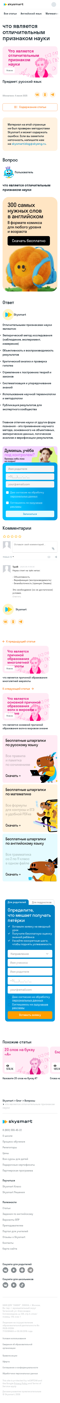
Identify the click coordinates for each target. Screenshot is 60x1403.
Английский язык (31, 13)
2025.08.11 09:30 (27, 566)
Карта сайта (10, 1248)
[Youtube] (14, 1270)
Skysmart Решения (14, 1192)
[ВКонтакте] (5, 1270)
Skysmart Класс (12, 1186)
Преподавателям (13, 1225)
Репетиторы (10, 1147)
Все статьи (10, 13)
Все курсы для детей (15, 1159)
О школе (7, 1135)
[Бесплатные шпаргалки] (30, 759)
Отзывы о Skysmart (14, 1237)
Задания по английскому (18, 1213)
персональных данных (23, 496)
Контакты (8, 1242)
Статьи (7, 1208)
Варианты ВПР (11, 1219)
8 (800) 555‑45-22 (12, 1130)
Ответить (16, 596)
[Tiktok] (22, 1285)
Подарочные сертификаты (19, 1164)
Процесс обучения (14, 1141)
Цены (6, 1153)
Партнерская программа (18, 1170)
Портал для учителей (15, 1231)
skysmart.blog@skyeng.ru (29, 144)
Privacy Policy (21, 1383)
